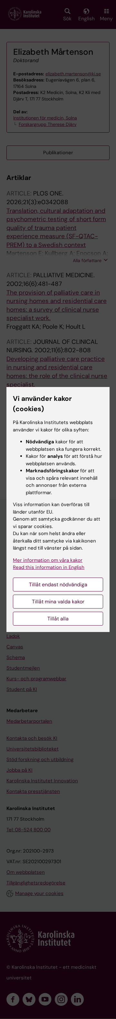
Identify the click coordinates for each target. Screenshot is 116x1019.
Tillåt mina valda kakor (58, 601)
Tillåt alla (58, 618)
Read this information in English (48, 567)
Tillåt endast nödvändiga (58, 584)
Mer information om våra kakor (47, 560)
